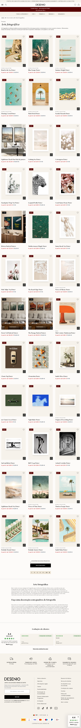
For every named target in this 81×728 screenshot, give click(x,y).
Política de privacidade (19, 700)
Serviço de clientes (66, 681)
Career (39, 686)
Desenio (45, 723)
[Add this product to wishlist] (24, 37)
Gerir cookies (64, 702)
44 (46, 572)
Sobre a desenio (41, 678)
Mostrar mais (40, 565)
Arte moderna (10, 18)
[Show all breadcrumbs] (3, 18)
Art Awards (40, 701)
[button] (74, 721)
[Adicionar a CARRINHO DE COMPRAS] (24, 65)
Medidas (51, 14)
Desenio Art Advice (66, 678)
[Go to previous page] (31, 572)
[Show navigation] (2, 5)
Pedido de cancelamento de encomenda (67, 698)
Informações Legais (42, 683)
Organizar (61, 14)
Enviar (17, 697)
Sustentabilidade (41, 689)
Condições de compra (67, 688)
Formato (41, 14)
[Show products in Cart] (78, 5)
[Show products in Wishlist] (75, 5)
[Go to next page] (49, 572)
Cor (33, 14)
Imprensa (39, 681)
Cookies (63, 691)
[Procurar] (6, 5)
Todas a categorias (21, 14)
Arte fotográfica (20, 18)
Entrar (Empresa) (41, 703)
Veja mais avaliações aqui (40, 649)
